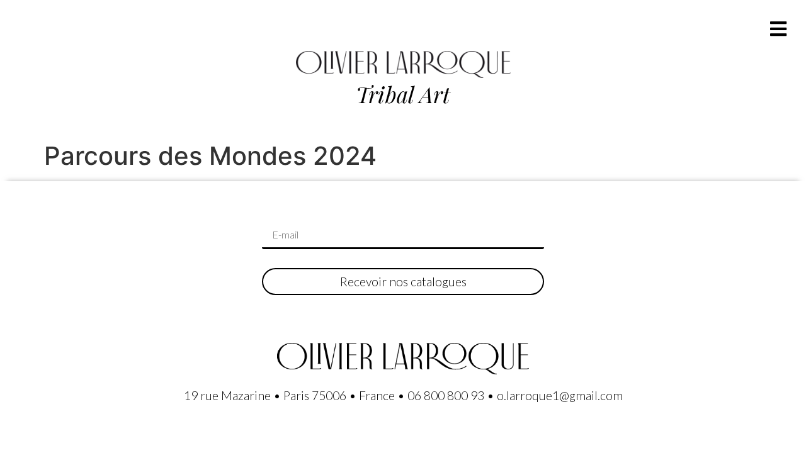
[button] (778, 29)
